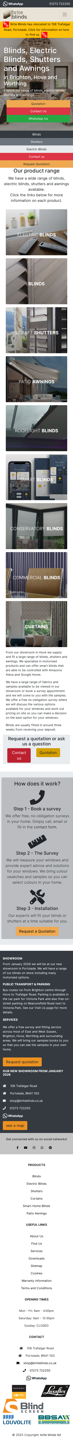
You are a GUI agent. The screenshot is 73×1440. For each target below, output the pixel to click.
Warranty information (36, 1280)
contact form (45, 827)
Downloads (37, 1258)
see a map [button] (15, 1125)
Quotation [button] (48, 752)
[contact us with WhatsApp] (36, 1378)
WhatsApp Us (38, 119)
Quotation (38, 104)
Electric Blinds (37, 149)
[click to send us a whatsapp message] (13, 1115)
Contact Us (38, 111)
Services (36, 1251)
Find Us (36, 1243)
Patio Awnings (37, 1213)
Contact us (36, 156)
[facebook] (20, 1147)
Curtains (36, 1198)
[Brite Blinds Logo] (15, 14)
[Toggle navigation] (65, 14)
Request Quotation (36, 164)
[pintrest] (52, 1147)
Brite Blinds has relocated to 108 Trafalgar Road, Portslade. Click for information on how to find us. (37, 29)
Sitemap (36, 1266)
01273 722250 (59, 4)
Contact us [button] (19, 755)
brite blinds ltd (50, 1435)
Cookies (36, 1273)
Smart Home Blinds (36, 1206)
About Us (36, 1236)
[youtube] (28, 1147)
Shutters (36, 142)
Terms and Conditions (36, 1288)
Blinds (36, 134)
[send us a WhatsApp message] (13, 3)
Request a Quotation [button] (37, 931)
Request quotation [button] (22, 1062)
